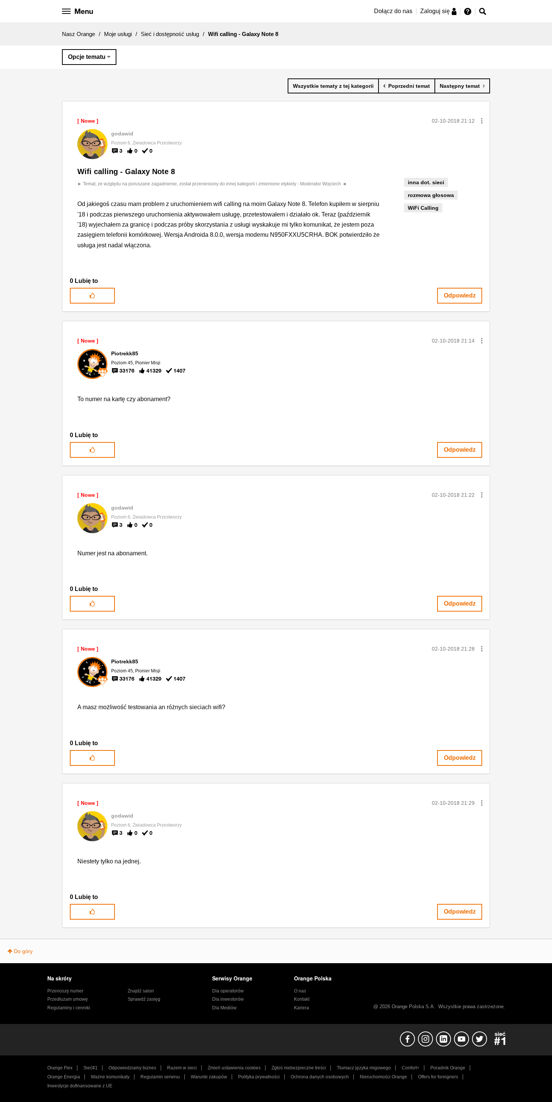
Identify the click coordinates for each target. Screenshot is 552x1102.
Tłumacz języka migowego (364, 1067)
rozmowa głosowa (431, 195)
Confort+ (410, 1067)
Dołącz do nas (393, 11)
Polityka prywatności (259, 1076)
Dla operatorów (228, 991)
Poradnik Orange (447, 1067)
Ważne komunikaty (110, 1076)
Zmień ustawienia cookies (234, 1067)
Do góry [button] (23, 951)
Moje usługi (118, 34)
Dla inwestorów (228, 999)
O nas (300, 991)
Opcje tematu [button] (87, 57)
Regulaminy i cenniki (68, 1007)
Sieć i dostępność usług (170, 34)
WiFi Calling (423, 208)
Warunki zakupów (209, 1076)
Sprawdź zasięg (144, 999)
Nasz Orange (78, 34)
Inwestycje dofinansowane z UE (79, 1085)
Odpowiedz (460, 295)
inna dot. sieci (426, 182)
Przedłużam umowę (67, 999)
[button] (482, 121)
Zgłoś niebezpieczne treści (298, 1067)
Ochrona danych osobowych (320, 1076)
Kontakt (301, 999)
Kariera (301, 1007)
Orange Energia (63, 1076)
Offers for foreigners (438, 1076)
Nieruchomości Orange (383, 1076)
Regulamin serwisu (160, 1076)
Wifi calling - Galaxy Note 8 (126, 171)
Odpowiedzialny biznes (132, 1067)
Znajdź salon (141, 991)
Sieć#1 (90, 1067)
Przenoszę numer (65, 991)
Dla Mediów (224, 1007)
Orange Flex (59, 1067)
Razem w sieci (182, 1067)
